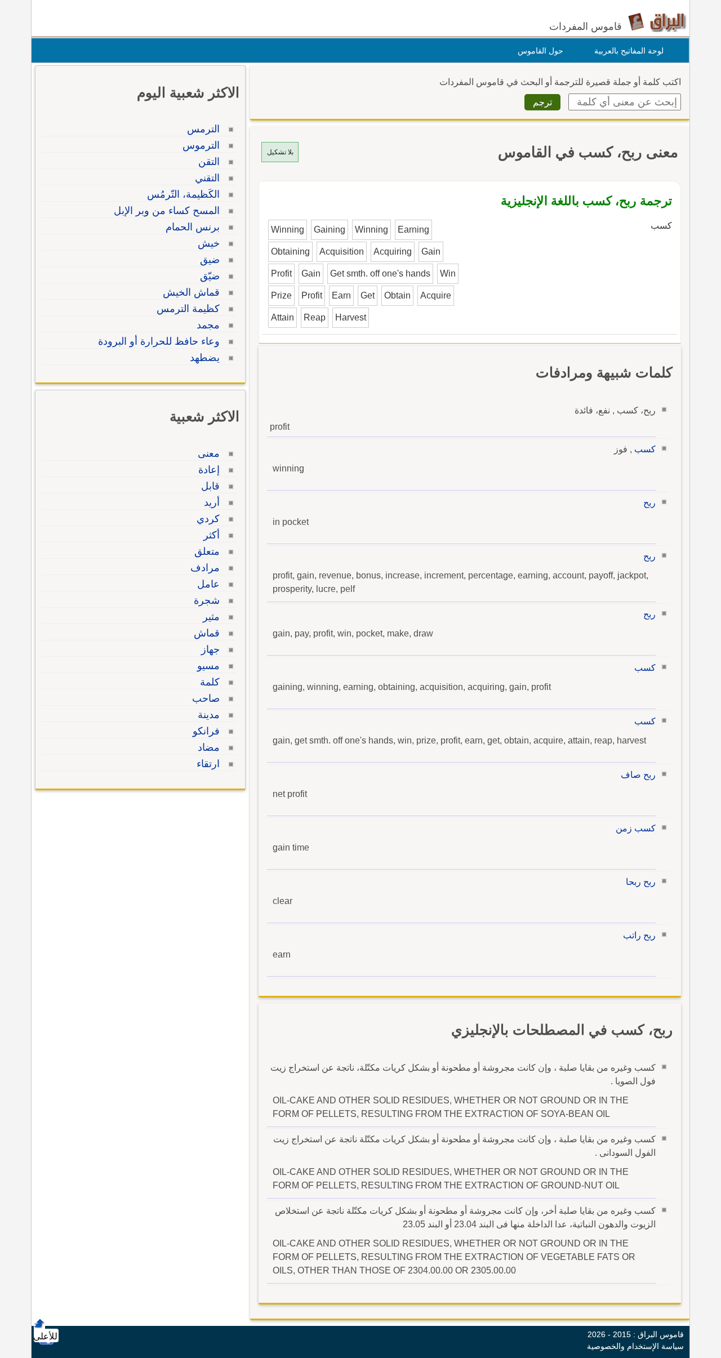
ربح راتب (639, 935)
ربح (649, 502)
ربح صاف (638, 775)
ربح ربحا (641, 882)
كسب (645, 449)
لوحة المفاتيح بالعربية (629, 50)
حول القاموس (540, 50)
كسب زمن (636, 828)
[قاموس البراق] (657, 21)
